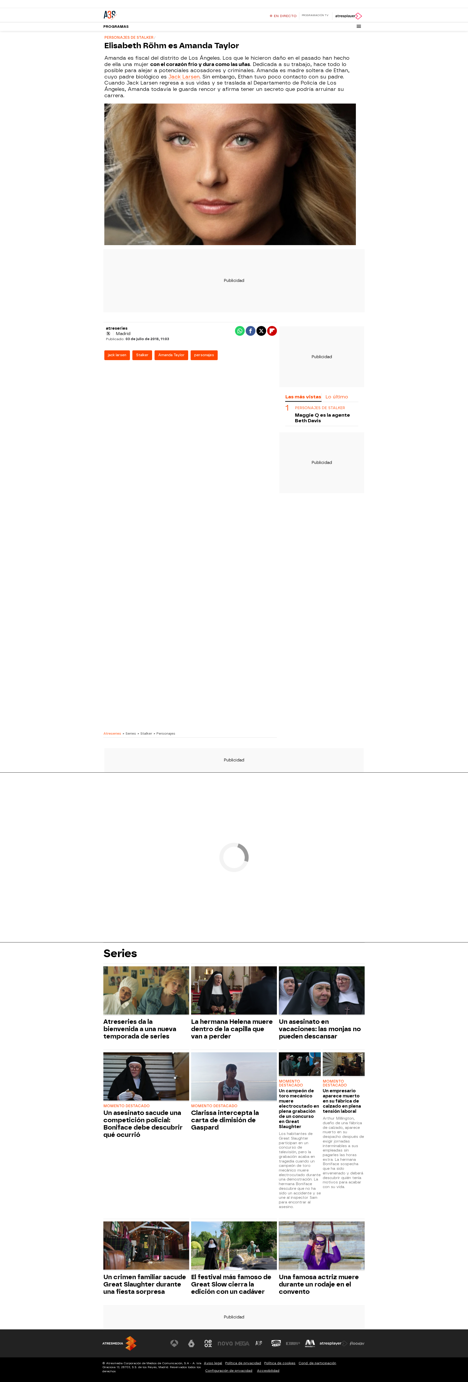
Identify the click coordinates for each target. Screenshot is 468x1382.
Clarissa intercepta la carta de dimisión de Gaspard (225, 1120)
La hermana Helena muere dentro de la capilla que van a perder (232, 1029)
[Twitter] (108, 333)
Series (120, 953)
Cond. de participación (317, 1363)
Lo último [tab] (336, 397)
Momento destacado (126, 1106)
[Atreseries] (133, 14)
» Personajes (164, 733)
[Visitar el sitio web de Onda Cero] (276, 1343)
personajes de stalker (320, 408)
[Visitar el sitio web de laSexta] (191, 1343)
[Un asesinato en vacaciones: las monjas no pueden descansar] (322, 991)
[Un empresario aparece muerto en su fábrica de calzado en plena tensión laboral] (344, 1064)
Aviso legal (213, 1363)
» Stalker (144, 733)
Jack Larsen (184, 77)
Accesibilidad (268, 1370)
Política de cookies (279, 1363)
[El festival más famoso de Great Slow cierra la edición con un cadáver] (234, 1246)
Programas (116, 27)
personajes (204, 355)
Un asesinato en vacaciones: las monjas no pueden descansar (320, 1029)
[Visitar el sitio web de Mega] (242, 1343)
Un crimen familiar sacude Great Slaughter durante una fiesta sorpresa (144, 1284)
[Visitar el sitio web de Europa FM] (293, 1343)
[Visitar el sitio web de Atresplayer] (334, 1343)
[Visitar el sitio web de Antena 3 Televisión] (174, 1343)
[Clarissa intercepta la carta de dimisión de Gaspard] (234, 1077)
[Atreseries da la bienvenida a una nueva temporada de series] (146, 991)
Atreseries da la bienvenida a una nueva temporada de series (139, 1029)
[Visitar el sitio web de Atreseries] (259, 1343)
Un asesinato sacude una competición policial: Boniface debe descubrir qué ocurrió (143, 1123)
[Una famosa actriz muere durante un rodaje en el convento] (322, 1246)
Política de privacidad (243, 1363)
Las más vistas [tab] (303, 397)
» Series (129, 733)
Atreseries (112, 733)
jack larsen (117, 355)
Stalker (142, 355)
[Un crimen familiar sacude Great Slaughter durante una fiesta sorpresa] (146, 1246)
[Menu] (359, 26)
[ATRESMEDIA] (119, 1343)
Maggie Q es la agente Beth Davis (322, 417)
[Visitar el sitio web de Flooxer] (357, 1343)
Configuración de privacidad (228, 1370)
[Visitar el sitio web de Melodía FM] (310, 1343)
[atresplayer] (348, 16)
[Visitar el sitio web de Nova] (225, 1343)
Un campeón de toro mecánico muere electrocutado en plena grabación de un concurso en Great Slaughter (299, 1108)
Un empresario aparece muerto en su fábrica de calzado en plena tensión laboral (342, 1101)
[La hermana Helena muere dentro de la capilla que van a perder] (234, 991)
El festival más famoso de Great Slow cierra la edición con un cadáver (231, 1284)
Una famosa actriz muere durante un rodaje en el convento (319, 1284)
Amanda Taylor (171, 355)
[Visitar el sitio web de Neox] (208, 1343)
